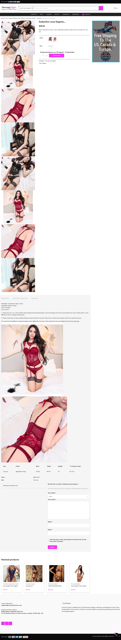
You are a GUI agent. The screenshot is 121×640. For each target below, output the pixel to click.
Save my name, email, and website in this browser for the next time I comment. (68, 540)
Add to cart (56, 55)
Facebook (3, 623)
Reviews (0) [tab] (34, 298)
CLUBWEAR (33, 14)
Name (50, 522)
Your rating (52, 493)
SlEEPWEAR (75, 14)
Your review (52, 499)
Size (41, 46)
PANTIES (56, 14)
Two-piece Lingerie (50, 61)
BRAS (41, 14)
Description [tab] (5, 298)
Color (41, 38)
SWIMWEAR (65, 14)
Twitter (10, 623)
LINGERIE (48, 14)
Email (50, 530)
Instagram (6, 623)
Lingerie (44, 63)
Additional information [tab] (20, 298)
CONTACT (88, 14)
